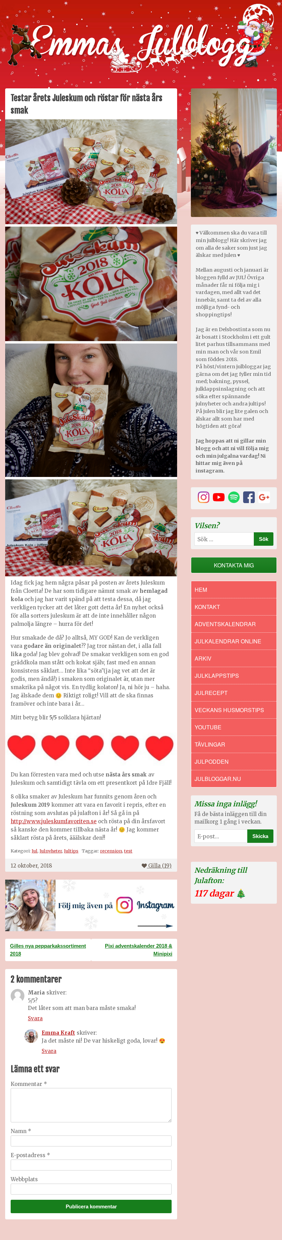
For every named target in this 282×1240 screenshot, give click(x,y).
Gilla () (160, 865)
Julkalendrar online (228, 641)
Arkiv (203, 658)
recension (111, 850)
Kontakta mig (234, 565)
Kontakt (207, 607)
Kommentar (29, 1084)
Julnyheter (51, 850)
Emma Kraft (58, 1033)
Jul (34, 850)
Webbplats (24, 1179)
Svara (35, 1018)
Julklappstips (217, 675)
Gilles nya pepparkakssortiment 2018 (48, 950)
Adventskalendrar (225, 624)
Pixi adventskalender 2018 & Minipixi (138, 950)
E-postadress (30, 1155)
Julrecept (211, 693)
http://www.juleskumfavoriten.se (54, 821)
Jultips (71, 850)
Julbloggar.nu (218, 779)
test (128, 850)
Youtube (208, 727)
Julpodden (212, 761)
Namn (21, 1131)
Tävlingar (210, 744)
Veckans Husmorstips (229, 710)
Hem (201, 590)
